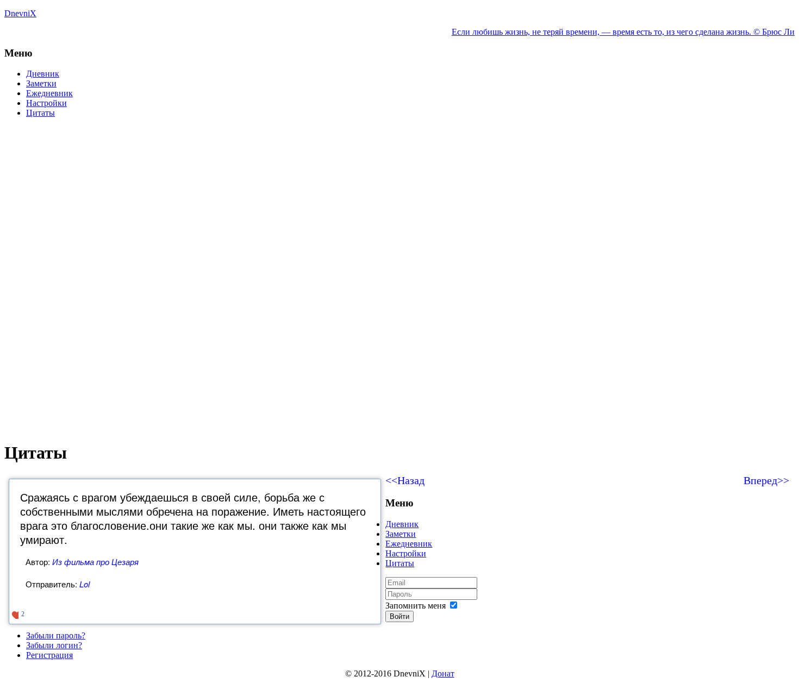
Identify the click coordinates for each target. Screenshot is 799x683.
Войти (399, 616)
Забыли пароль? (55, 635)
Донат (443, 673)
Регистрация (49, 655)
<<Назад (405, 480)
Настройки (46, 103)
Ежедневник (49, 93)
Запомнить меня (415, 605)
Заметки (41, 83)
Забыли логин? (54, 645)
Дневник (42, 73)
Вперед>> (766, 480)
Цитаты (40, 112)
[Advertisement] (330, 203)
